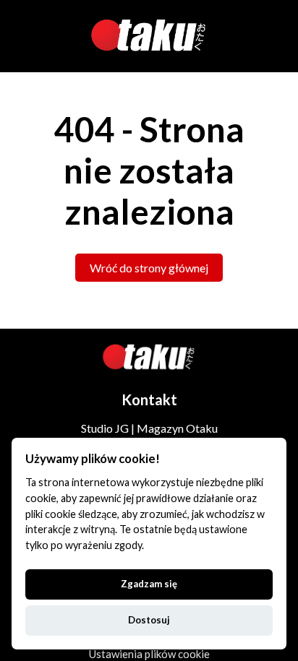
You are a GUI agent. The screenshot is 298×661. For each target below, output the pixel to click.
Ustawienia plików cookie (149, 653)
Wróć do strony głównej (149, 268)
